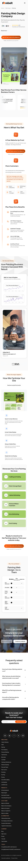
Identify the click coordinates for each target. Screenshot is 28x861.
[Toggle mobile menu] (25, 3)
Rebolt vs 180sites (5, 803)
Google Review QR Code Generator (9, 846)
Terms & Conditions (5, 858)
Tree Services (4, 754)
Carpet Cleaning (4, 742)
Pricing (2, 836)
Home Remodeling (5, 779)
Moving (2, 777)
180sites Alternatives (5, 818)
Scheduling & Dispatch (6, 797)
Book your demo (20, 721)
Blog (2, 831)
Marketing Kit (4, 792)
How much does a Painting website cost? (12, 670)
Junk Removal (4, 784)
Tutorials (3, 838)
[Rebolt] (7, 3)
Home (2, 8)
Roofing (3, 774)
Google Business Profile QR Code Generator (11, 849)
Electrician (3, 757)
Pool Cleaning (4, 749)
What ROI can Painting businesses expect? (11, 691)
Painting (3, 747)
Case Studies (4, 841)
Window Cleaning (5, 764)
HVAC (2, 744)
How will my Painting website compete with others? (10, 698)
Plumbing (3, 772)
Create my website (20, 641)
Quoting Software (5, 795)
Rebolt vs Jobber (4, 813)
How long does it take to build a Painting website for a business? (11, 684)
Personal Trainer (4, 767)
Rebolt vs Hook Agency (6, 805)
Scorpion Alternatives (6, 823)
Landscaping (4, 782)
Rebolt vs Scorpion (5, 808)
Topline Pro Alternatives (6, 825)
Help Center (3, 833)
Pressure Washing (5, 752)
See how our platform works (14, 385)
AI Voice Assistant (5, 790)
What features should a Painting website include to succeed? (11, 677)
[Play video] (14, 330)
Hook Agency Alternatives (6, 820)
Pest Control (4, 769)
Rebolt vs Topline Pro (5, 810)
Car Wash (3, 759)
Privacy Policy (14, 858)
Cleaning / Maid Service (6, 762)
